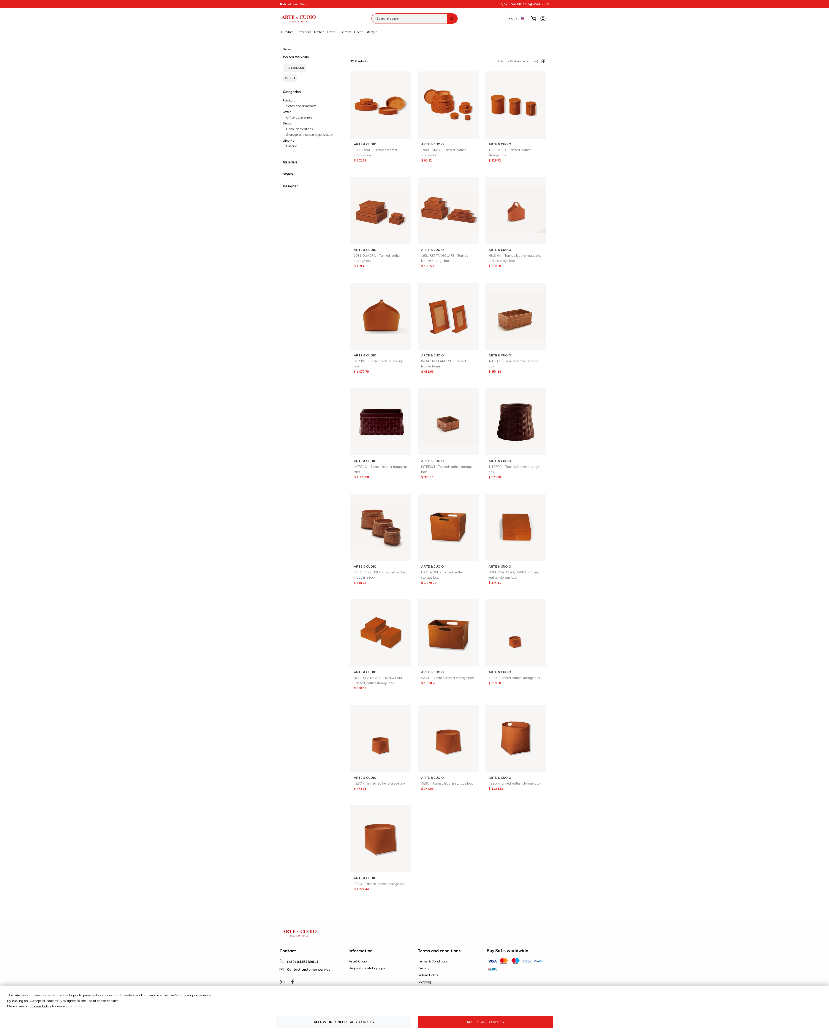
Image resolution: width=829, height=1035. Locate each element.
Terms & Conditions (433, 961)
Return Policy (428, 975)
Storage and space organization (309, 135)
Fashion (291, 146)
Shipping (424, 982)
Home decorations (299, 129)
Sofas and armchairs (301, 106)
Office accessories (299, 117)
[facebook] (292, 982)
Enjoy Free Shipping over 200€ (523, 4)
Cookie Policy (40, 1006)
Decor (358, 31)
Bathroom (304, 31)
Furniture (287, 31)
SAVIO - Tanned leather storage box (447, 678)
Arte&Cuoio (358, 961)
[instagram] (282, 982)
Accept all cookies (485, 1022)
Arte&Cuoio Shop (294, 4)
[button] (519, 61)
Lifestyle (371, 31)
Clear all (290, 78)
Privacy (423, 968)
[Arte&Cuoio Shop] (299, 18)
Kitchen (319, 31)
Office (331, 31)
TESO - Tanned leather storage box (514, 678)
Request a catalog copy (367, 968)
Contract (345, 31)
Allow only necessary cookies (344, 1022)
